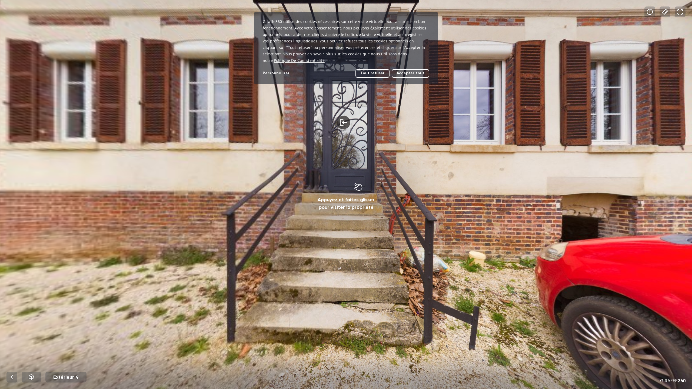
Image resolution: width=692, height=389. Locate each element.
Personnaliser (276, 73)
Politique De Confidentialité (299, 60)
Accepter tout (410, 73)
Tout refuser (372, 73)
